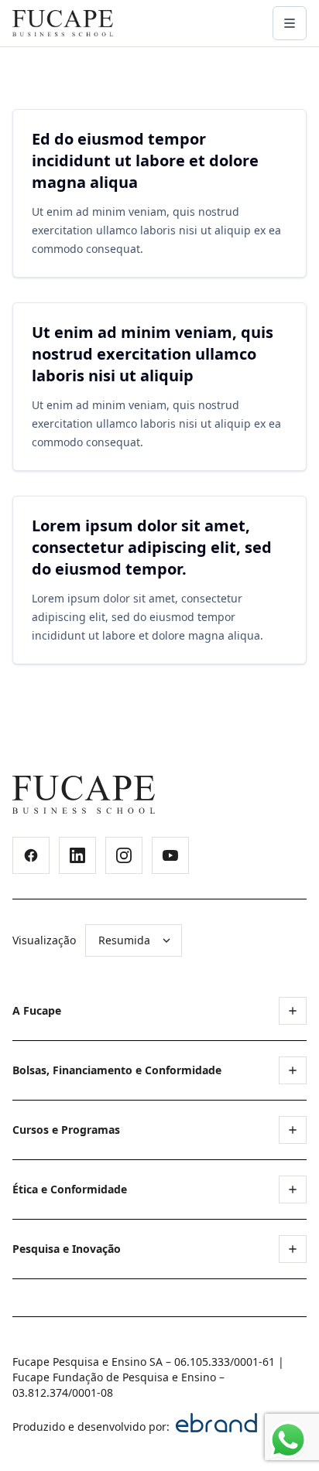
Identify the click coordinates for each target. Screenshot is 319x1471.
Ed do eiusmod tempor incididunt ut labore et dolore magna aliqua (145, 160)
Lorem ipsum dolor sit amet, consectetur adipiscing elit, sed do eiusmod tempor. (152, 547)
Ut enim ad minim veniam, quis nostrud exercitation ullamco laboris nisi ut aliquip (152, 354)
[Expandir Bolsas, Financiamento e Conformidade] (293, 1070)
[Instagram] (123, 855)
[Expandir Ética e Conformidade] (293, 1189)
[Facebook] (31, 855)
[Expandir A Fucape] (293, 1011)
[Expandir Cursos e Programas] (293, 1130)
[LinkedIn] (77, 855)
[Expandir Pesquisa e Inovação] (293, 1249)
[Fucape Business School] (83, 795)
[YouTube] (170, 855)
